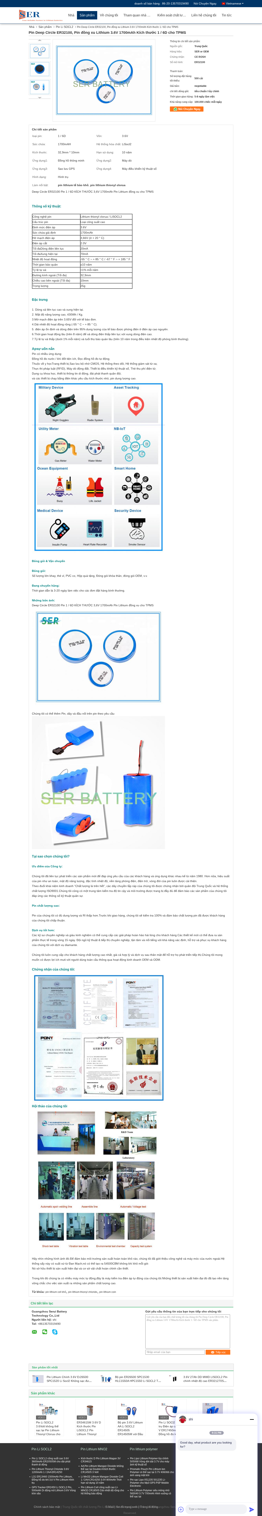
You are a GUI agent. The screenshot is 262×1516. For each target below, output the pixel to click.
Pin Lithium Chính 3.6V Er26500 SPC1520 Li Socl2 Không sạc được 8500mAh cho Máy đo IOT (69, 1380)
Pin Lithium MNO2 (94, 1449)
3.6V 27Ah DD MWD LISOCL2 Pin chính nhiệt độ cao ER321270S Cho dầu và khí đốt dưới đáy (205, 1380)
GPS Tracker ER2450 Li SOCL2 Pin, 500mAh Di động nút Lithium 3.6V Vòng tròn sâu (54, 1490)
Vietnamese (233, 3)
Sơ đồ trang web (127, 1506)
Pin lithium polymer (144, 1449)
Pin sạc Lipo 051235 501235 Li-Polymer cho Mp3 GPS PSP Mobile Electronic (149, 1482)
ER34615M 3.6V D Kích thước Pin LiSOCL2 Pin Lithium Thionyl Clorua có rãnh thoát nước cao (90, 1432)
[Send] (251, 1509)
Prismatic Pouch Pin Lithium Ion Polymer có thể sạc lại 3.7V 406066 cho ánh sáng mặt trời (152, 1472)
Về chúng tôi (109, 15)
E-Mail (109, 1506)
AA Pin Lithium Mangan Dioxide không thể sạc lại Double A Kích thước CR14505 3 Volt (102, 1469)
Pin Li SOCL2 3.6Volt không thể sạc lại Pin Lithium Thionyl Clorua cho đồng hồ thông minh (49, 1430)
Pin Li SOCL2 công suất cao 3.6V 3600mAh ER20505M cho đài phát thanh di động (51, 1461)
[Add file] (181, 1509)
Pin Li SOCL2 (64, 26)
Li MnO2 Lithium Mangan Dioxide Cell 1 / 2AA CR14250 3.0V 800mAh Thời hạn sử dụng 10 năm (102, 1479)
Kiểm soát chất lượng (173, 15)
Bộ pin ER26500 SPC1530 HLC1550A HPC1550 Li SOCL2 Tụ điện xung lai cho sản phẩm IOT (137, 1380)
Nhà (71, 15)
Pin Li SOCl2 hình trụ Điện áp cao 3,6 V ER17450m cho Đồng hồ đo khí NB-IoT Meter (171, 1430)
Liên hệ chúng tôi (203, 15)
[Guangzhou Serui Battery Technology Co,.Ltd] (42, 15)
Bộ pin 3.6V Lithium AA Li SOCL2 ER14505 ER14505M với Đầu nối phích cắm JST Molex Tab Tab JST (130, 1432)
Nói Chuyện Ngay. (205, 3)
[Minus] (251, 1419)
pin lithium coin (107, 1292)
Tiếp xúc (221, 1352)
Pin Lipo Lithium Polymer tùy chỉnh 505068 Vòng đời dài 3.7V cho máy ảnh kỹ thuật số (149, 1461)
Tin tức (227, 15)
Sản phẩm (87, 15)
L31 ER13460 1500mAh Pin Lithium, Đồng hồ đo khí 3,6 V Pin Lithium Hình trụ (53, 1479)
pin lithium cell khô (55, 1292)
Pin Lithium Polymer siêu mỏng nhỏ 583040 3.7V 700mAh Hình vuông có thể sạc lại (150, 1493)
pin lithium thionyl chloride (82, 1292)
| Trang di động (148, 1506)
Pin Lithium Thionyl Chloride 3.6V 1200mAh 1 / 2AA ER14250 (50, 1471)
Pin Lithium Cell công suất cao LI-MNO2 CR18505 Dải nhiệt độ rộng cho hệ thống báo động (102, 1490)
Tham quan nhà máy (138, 15)
